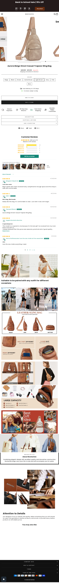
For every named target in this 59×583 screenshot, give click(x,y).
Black (12, 80)
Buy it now (29, 102)
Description (29, 117)
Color (29, 77)
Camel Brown (28, 80)
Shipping (22, 71)
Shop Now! (40, 8)
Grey (47, 80)
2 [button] (27, 250)
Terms (29, 569)
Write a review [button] (29, 156)
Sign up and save (29, 572)
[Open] (3, 579)
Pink (53, 80)
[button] (21, 145)
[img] (6, 178)
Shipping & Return (29, 120)
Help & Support (29, 565)
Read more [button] (6, 231)
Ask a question (29, 123)
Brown (19, 80)
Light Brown (39, 80)
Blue (29, 84)
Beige (6, 80)
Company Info (29, 561)
